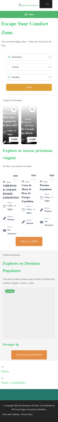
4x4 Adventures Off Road (28, 406)
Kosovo (28, 122)
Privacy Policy (27, 414)
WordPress (41, 409)
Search (29, 87)
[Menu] (25, 14)
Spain (8, 182)
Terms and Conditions (11, 414)
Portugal (8, 344)
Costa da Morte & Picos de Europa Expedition (28, 193)
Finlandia (10, 106)
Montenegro (29, 125)
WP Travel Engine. (19, 409)
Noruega (9, 110)
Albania (28, 119)
